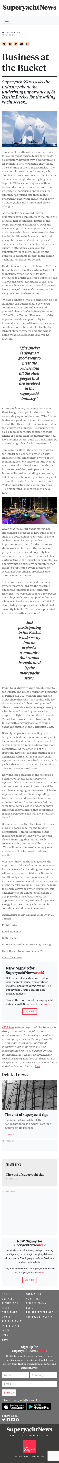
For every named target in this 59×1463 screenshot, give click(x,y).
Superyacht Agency (39, 1316)
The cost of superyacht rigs (26, 1114)
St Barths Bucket (12, 957)
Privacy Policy (36, 1303)
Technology (10, 1303)
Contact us (33, 1294)
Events (6, 1335)
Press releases (12, 1321)
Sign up (30, 1011)
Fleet (5, 1307)
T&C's (29, 1307)
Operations (10, 1312)
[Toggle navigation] (6, 20)
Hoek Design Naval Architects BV (22, 951)
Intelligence (11, 1325)
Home (5, 1294)
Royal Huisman (11, 931)
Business (8, 1298)
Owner (6, 1316)
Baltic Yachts (10, 938)
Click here (8, 1027)
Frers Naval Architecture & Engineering (26, 944)
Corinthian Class (43, 726)
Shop (5, 1339)
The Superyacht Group (41, 1312)
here (37, 1066)
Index (6, 1330)
